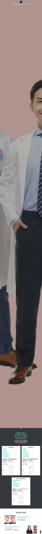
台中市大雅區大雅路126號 (22, 489)
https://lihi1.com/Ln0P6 (29, 461)
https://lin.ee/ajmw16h (19, 491)
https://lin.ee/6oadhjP (9, 461)
